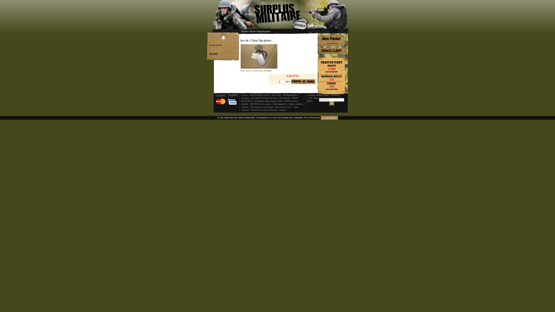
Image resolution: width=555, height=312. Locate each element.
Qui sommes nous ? (284, 107)
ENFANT (295, 98)
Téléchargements (280, 104)
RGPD (309, 101)
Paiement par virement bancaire (264, 110)
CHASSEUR (284, 98)
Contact (282, 110)
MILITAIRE (276, 95)
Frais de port (268, 107)
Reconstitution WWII (273, 101)
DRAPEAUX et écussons (260, 104)
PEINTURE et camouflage (252, 101)
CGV (310, 98)
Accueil (244, 31)
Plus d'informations (312, 118)
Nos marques (255, 107)
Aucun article (332, 43)
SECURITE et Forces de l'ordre (264, 98)
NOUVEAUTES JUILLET (259, 95)
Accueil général (215, 45)
